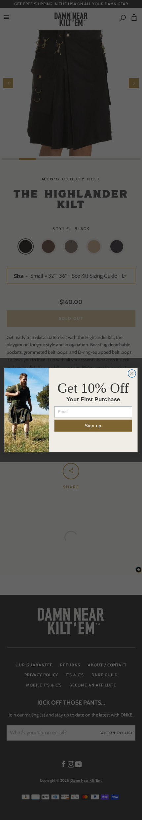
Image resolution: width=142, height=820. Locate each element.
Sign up (93, 425)
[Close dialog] (132, 374)
